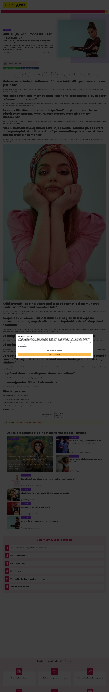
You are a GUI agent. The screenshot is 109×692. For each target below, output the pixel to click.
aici (26, 346)
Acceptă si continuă (54, 354)
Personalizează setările (54, 351)
